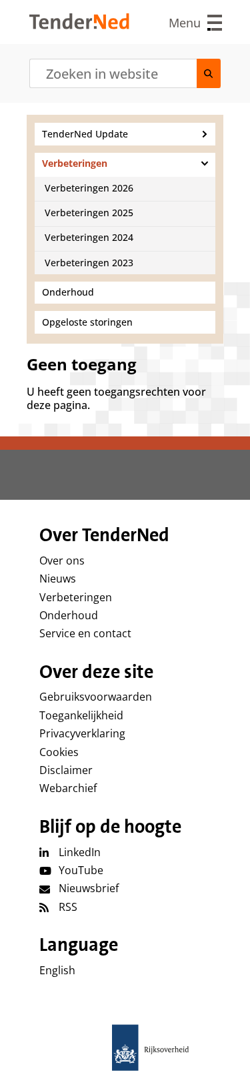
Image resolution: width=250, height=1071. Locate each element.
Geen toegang (82, 364)
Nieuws (57, 578)
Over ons (62, 560)
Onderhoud (68, 615)
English (57, 970)
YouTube (81, 870)
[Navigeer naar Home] (79, 25)
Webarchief (68, 788)
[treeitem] (125, 134)
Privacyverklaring (82, 733)
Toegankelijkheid (81, 715)
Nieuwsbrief (89, 888)
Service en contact (85, 633)
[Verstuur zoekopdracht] (209, 73)
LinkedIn (80, 852)
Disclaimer (66, 770)
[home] (125, 1047)
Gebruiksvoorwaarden (95, 696)
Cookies (59, 752)
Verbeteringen (75, 597)
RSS (68, 907)
